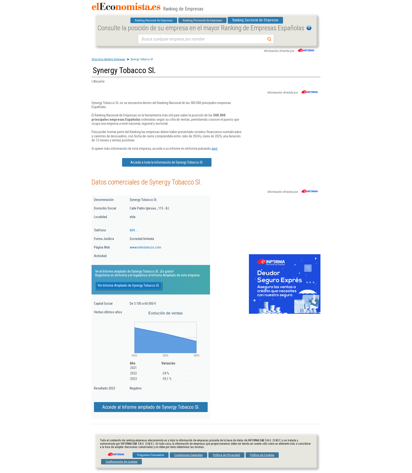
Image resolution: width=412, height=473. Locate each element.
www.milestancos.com (145, 247)
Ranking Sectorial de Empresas (255, 20)
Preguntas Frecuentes (150, 455)
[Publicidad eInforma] (284, 312)
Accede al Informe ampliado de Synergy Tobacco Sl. (150, 407)
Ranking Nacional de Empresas (154, 20)
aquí (214, 148)
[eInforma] (115, 452)
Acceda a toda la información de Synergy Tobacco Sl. (166, 162)
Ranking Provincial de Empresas (202, 20)
